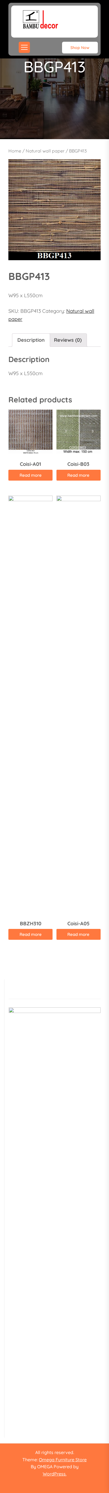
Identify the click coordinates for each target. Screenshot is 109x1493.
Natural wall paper (45, 151)
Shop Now (79, 47)
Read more (31, 475)
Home (14, 151)
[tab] (31, 340)
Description (31, 340)
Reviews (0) (68, 340)
